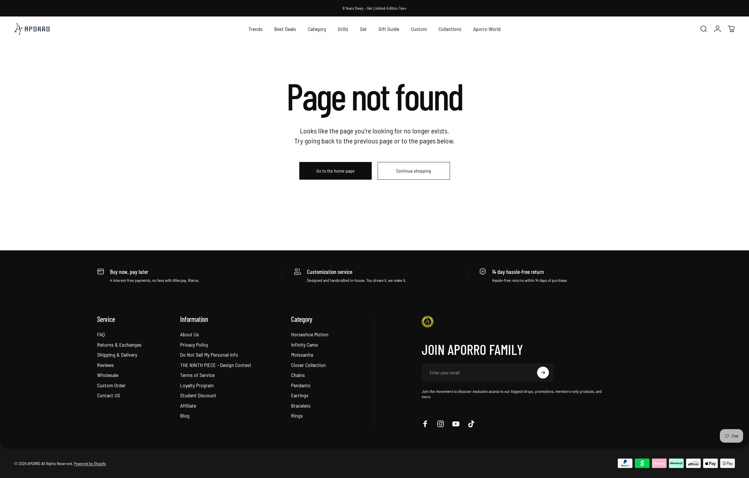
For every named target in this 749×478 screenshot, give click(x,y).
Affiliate (188, 405)
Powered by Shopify (90, 463)
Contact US (108, 395)
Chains (298, 375)
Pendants (300, 385)
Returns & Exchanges (119, 344)
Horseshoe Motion (309, 334)
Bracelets (300, 405)
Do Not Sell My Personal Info (209, 354)
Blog (185, 415)
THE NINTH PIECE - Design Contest (215, 365)
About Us (189, 334)
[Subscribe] (543, 372)
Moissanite (302, 354)
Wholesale (107, 375)
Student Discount (198, 395)
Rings (297, 415)
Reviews (105, 365)
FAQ (101, 334)
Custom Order (111, 385)
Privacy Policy (194, 344)
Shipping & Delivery (117, 354)
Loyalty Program (197, 385)
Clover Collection (308, 365)
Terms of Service (197, 375)
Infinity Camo (304, 344)
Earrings (299, 395)
